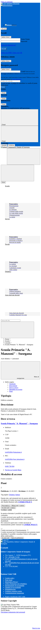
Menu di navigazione (28, 377)
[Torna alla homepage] (20, 147)
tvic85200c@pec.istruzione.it (14, 459)
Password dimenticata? (8, 45)
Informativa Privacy (11, 582)
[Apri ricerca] (23, 156)
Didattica (12, 495)
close (3, 182)
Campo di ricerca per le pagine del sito (13, 318)
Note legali (8, 580)
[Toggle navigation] (17, 173)
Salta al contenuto (7, 2)
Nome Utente (25, 39)
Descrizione (13, 386)
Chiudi (3, 93)
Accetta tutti (8, 508)
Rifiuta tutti (18, 505)
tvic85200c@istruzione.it (13, 452)
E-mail (23, 71)
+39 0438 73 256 (13, 557)
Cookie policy (9, 578)
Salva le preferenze (17, 538)
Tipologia (12, 384)
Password (24, 41)
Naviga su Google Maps (13, 470)
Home (7, 339)
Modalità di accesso (15, 389)
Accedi (4, 29)
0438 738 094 (9, 466)
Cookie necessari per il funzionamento (14, 530)
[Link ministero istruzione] (10, 3)
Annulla (4, 145)
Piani (11, 391)
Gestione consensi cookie (13, 591)
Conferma (11, 145)
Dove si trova (13, 387)
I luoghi (7, 343)
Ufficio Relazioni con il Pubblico (16, 584)
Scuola (7, 341)
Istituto (17, 495)
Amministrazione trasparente (14, 593)
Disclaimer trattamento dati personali (13, 612)
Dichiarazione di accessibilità (14, 586)
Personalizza (6, 505)
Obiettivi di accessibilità (13, 587)
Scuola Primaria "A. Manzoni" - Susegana (19, 423)
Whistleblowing (10, 589)
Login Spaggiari (16, 79)
